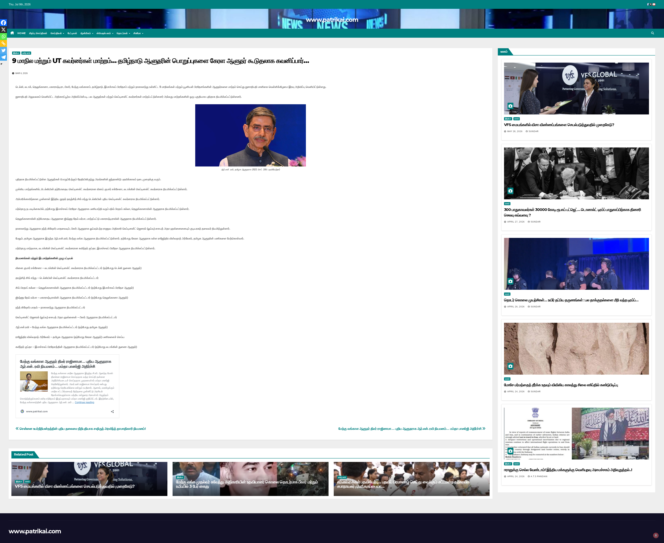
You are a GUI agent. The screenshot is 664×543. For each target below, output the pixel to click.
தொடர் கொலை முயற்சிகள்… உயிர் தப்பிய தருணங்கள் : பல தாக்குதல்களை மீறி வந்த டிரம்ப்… (571, 300)
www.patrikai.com (332, 19)
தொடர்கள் (122, 33)
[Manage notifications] (656, 535)
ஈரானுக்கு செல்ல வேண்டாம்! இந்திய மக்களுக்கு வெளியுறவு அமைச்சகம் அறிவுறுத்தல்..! (568, 469)
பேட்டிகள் (72, 33)
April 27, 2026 (516, 222)
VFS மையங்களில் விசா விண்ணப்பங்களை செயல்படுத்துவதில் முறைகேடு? (75, 486)
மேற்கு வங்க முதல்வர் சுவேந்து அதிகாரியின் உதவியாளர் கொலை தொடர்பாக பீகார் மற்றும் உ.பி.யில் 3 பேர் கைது (247, 484)
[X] (3, 29)
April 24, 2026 (516, 391)
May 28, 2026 (515, 131)
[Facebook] (3, 22)
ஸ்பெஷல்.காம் (104, 33)
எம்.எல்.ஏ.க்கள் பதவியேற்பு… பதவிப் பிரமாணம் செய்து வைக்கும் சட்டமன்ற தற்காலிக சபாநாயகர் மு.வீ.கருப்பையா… (403, 484)
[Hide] (1, 64)
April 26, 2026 (516, 306)
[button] (652, 33)
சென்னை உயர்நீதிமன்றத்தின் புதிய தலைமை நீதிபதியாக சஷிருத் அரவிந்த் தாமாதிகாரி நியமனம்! (82, 428)
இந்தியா (16, 53)
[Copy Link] (3, 43)
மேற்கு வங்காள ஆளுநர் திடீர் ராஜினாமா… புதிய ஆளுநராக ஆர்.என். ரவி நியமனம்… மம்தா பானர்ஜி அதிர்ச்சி (410, 428)
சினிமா (137, 33)
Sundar (534, 131)
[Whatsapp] (3, 36)
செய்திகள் (57, 33)
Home (21, 33)
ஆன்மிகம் (86, 33)
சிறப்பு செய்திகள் (38, 33)
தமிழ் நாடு (26, 53)
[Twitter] (3, 50)
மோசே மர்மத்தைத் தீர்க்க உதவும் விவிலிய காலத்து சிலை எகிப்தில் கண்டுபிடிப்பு (561, 385)
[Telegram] (3, 57)
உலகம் (27, 481)
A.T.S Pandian (539, 476)
